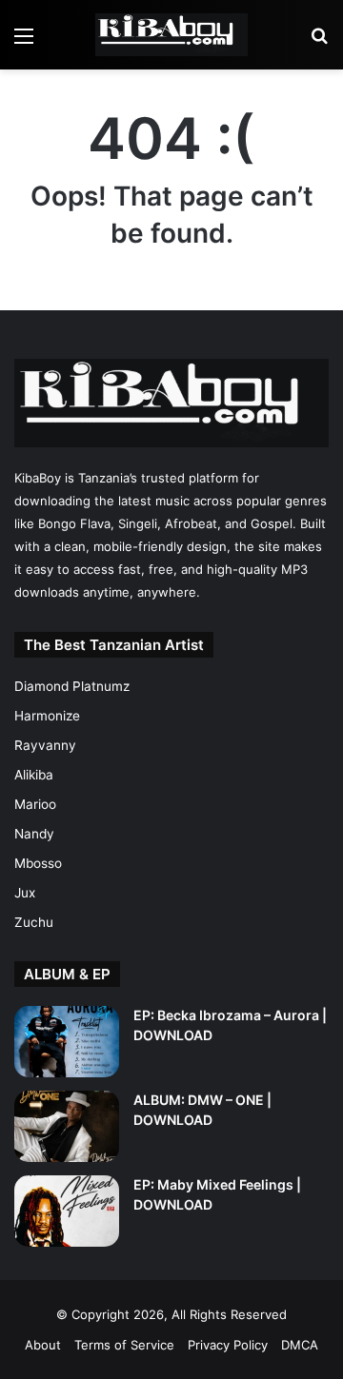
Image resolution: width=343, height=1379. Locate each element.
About (43, 1344)
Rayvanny (45, 745)
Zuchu (33, 922)
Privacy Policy (228, 1344)
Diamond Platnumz (72, 686)
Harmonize (47, 715)
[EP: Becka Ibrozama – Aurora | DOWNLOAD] (66, 1041)
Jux (24, 892)
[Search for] (319, 42)
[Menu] (23, 42)
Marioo (35, 804)
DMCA (299, 1344)
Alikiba (33, 774)
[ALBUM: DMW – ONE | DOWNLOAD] (66, 1126)
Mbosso (38, 863)
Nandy (34, 833)
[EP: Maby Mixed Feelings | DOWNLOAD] (66, 1211)
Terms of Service (124, 1344)
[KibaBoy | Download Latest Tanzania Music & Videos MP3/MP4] (171, 34)
